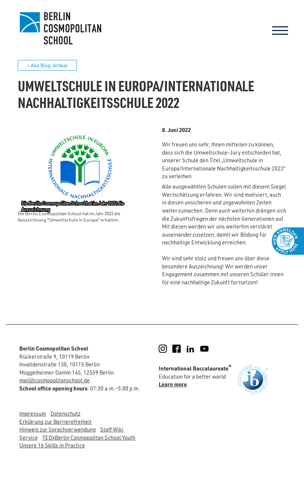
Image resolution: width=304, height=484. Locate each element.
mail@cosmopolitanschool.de (54, 380)
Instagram (167, 349)
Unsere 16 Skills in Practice (52, 445)
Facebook (181, 349)
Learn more (173, 384)
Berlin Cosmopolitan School (59, 28)
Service (28, 437)
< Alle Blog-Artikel (47, 65)
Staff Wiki (111, 429)
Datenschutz (65, 413)
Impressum (32, 413)
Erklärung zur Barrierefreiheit (55, 421)
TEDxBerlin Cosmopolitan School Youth (88, 437)
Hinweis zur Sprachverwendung (57, 429)
